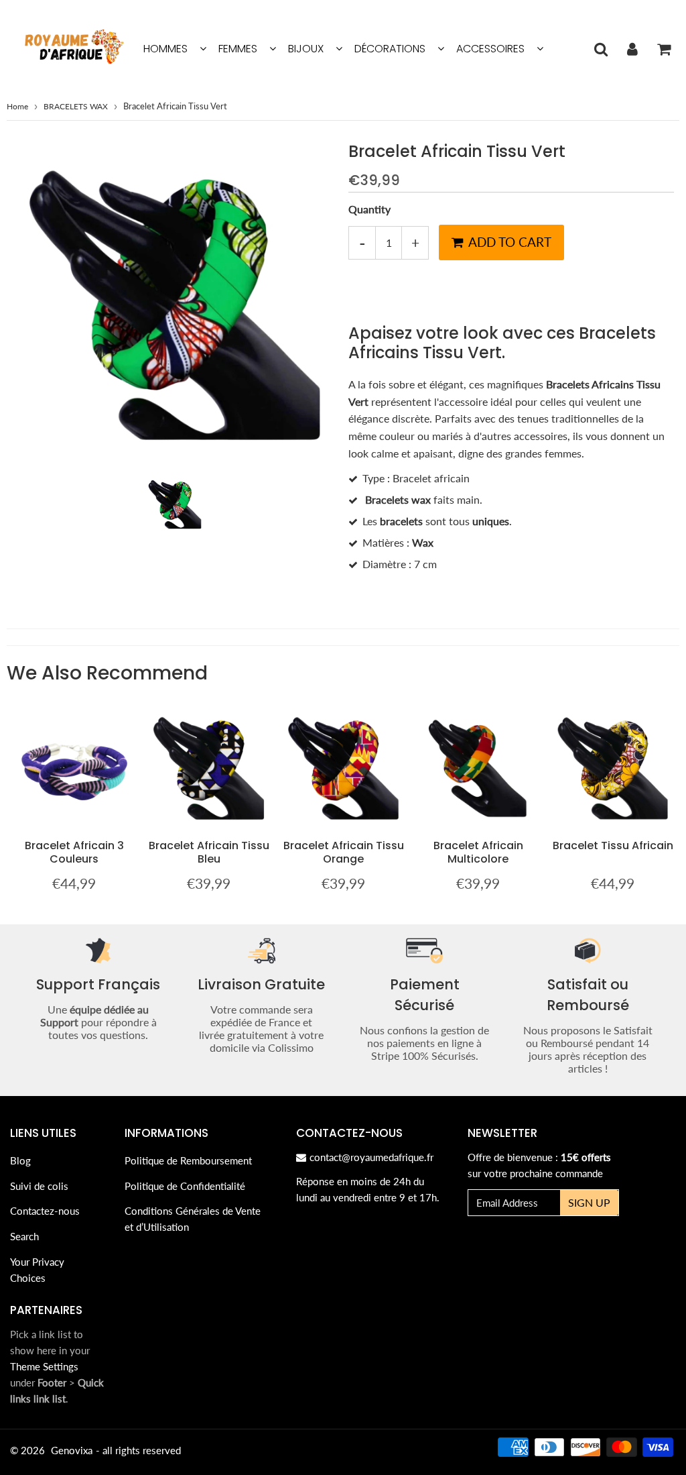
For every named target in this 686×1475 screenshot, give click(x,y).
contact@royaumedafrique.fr (371, 1157)
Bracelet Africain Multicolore (478, 852)
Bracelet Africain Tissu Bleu (209, 852)
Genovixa (71, 1450)
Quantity (369, 209)
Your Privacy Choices (37, 1270)
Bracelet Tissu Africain (613, 845)
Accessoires (490, 48)
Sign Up (589, 1202)
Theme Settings (44, 1366)
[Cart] (663, 49)
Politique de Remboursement (188, 1160)
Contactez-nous (45, 1211)
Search (24, 1236)
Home (17, 106)
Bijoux (306, 48)
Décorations (389, 48)
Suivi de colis (39, 1186)
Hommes (165, 48)
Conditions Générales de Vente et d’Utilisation (193, 1219)
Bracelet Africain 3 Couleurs (74, 852)
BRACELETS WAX (76, 106)
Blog (20, 1160)
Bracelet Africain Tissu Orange (343, 852)
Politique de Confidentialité (185, 1186)
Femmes (237, 48)
